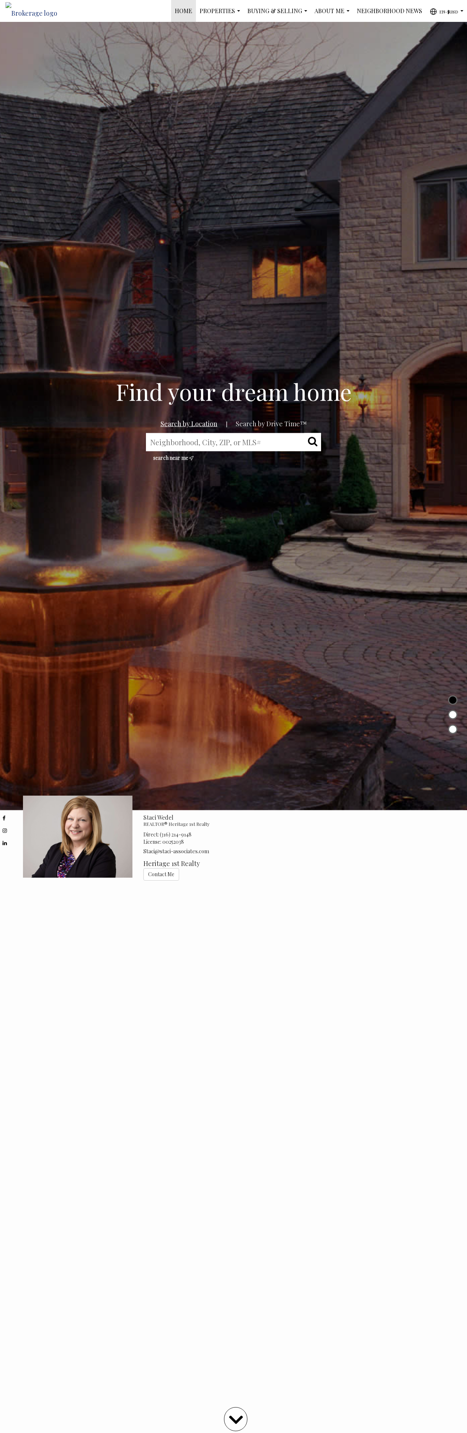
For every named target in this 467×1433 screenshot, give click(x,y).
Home (183, 11)
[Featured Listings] (453, 714)
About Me (333, 14)
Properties (221, 14)
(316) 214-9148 (176, 834)
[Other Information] (453, 729)
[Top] (453, 700)
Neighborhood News (389, 11)
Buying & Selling (278, 14)
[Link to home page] (35, 11)
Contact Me (161, 874)
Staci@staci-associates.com (176, 851)
